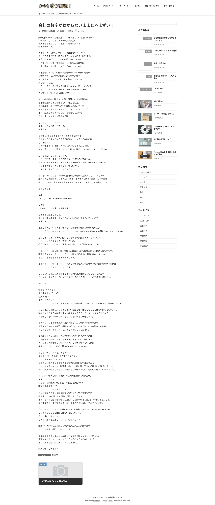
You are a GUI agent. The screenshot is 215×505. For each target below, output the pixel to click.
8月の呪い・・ (159, 101)
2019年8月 (144, 231)
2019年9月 (144, 226)
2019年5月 (144, 246)
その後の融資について (162, 139)
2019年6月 (144, 241)
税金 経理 (55, 455)
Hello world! (159, 88)
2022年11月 (144, 216)
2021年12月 (144, 221)
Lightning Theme (107, 501)
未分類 (142, 182)
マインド (143, 177)
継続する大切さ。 (161, 63)
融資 (141, 192)
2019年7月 (144, 236)
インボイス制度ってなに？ (164, 114)
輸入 (141, 197)
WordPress (97, 501)
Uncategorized (145, 172)
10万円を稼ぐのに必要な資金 (165, 50)
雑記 (141, 202)
